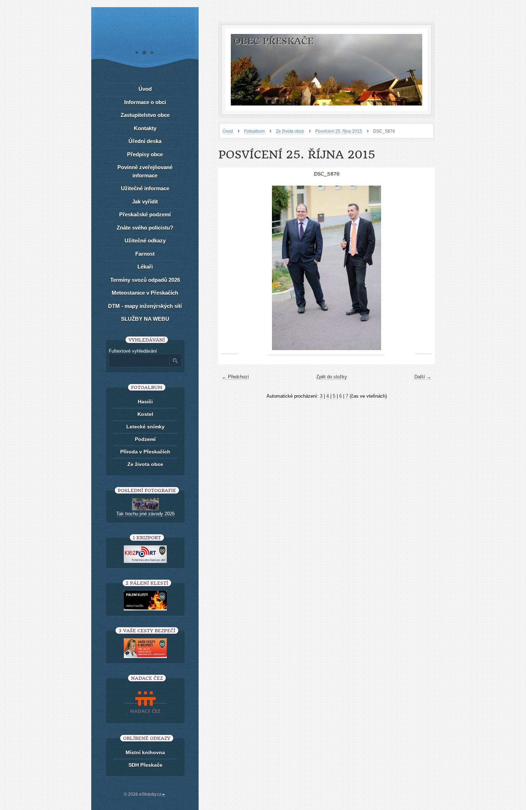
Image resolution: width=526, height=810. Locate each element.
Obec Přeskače (273, 41)
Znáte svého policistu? (145, 228)
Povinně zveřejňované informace (144, 171)
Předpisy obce (145, 154)
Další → (422, 376)
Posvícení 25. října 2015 (338, 131)
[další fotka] (423, 268)
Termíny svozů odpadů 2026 (145, 280)
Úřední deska (144, 141)
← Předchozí (235, 376)
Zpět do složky (331, 376)
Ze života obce (290, 131)
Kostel (145, 414)
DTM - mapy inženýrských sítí (145, 306)
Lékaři (145, 267)
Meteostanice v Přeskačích (145, 293)
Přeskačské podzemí (145, 214)
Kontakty (145, 128)
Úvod (228, 131)
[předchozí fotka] (230, 268)
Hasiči (145, 401)
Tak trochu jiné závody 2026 (145, 513)
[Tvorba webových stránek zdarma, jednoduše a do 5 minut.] (163, 795)
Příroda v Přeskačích (145, 452)
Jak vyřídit (145, 201)
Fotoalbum (254, 131)
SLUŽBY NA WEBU (145, 319)
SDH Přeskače (145, 765)
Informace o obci (145, 102)
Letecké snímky (145, 426)
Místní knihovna (145, 752)
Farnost (145, 254)
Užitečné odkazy (145, 240)
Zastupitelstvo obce (145, 115)
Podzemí (145, 439)
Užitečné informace (145, 188)
